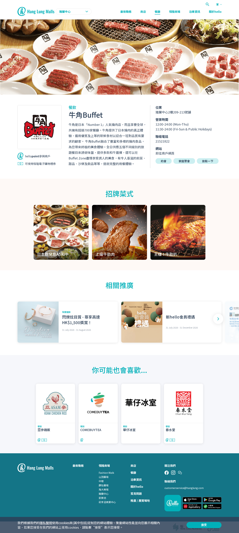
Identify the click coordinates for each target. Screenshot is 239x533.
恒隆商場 (174, 11)
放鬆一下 (207, 161)
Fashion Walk (106, 472)
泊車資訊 (194, 11)
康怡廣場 (103, 485)
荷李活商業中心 (107, 502)
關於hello (215, 11)
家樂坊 (102, 498)
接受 (204, 524)
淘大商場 (103, 489)
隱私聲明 (46, 522)
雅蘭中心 (103, 493)
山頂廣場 (103, 477)
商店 (143, 11)
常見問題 (136, 493)
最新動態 (126, 11)
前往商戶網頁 (165, 153)
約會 (163, 161)
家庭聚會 (184, 161)
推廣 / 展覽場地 (140, 500)
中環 (101, 481)
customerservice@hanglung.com (184, 488)
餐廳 (157, 11)
